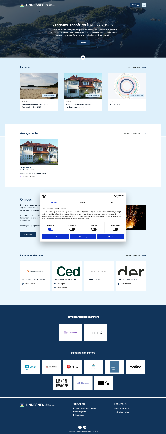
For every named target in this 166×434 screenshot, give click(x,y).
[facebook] (80, 427)
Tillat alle (111, 237)
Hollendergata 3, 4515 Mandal (86, 408)
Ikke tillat (55, 237)
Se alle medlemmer (133, 255)
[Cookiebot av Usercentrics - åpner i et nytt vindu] (115, 196)
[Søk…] (144, 5)
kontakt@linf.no (80, 412)
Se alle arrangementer (132, 133)
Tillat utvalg (83, 237)
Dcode (96, 431)
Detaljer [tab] (83, 202)
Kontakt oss (79, 415)
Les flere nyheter (134, 67)
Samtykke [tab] (54, 202)
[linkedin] (85, 427)
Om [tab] (112, 202)
